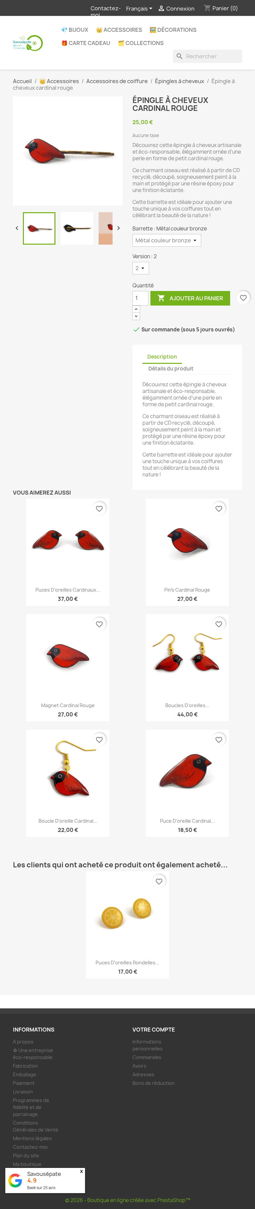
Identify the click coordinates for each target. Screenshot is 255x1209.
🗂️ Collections (141, 43)
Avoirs (139, 1066)
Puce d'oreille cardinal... (187, 821)
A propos (23, 1042)
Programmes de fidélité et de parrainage (31, 1107)
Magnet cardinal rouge (68, 705)
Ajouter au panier (190, 298)
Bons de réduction (153, 1083)
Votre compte (153, 1029)
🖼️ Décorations (173, 29)
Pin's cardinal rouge (187, 590)
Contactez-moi (106, 12)
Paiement (24, 1083)
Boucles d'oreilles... (187, 705)
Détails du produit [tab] (171, 368)
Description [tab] (162, 356)
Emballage (24, 1074)
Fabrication (25, 1066)
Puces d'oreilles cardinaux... (68, 590)
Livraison (23, 1091)
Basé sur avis (41, 1187)
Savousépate (44, 1174)
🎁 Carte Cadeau (85, 43)
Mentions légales (32, 1138)
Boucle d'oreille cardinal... (68, 821)
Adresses (143, 1074)
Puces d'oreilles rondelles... (127, 962)
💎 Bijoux (74, 29)
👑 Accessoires (119, 29)
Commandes (146, 1057)
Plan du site (26, 1155)
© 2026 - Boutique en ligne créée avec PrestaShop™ (127, 1200)
